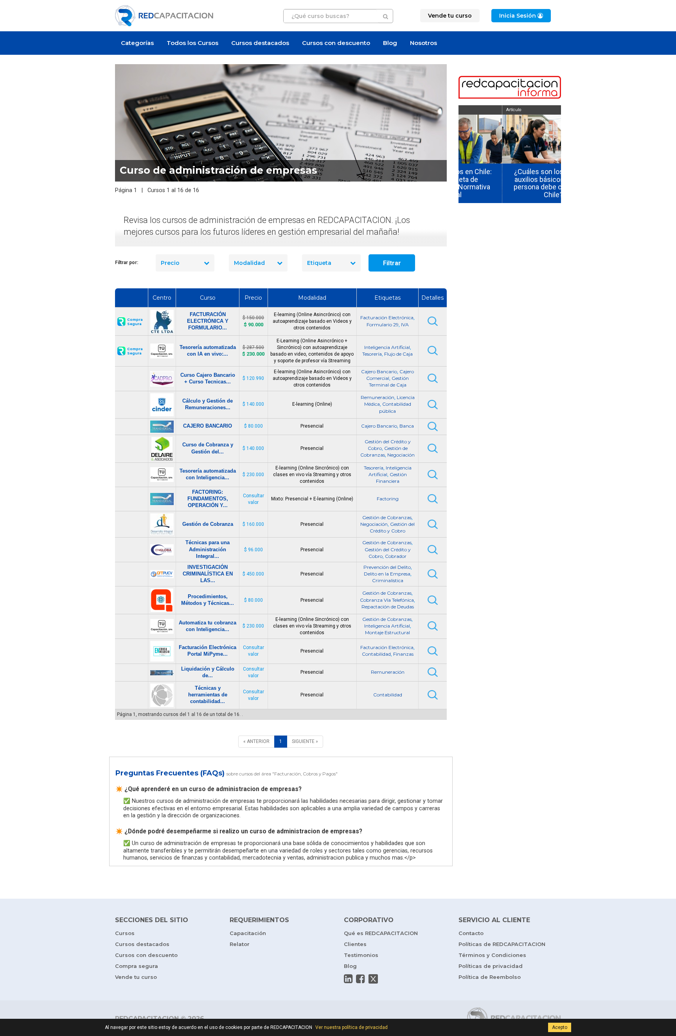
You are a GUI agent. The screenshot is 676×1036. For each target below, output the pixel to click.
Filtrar (392, 263)
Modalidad (249, 262)
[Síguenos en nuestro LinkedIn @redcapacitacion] (348, 978)
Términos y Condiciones (492, 955)
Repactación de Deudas (387, 607)
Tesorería (372, 354)
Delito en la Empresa (387, 574)
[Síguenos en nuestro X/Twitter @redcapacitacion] (373, 978)
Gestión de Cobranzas (387, 517)
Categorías (137, 43)
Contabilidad (376, 654)
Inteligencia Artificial (387, 347)
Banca (406, 426)
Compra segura (136, 966)
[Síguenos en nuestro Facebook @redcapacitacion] (360, 978)
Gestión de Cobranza (207, 524)
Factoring (388, 499)
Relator (240, 944)
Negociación (401, 455)
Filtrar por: (126, 262)
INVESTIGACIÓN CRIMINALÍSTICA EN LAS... (208, 573)
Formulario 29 (383, 324)
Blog (390, 43)
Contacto (471, 933)
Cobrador (395, 556)
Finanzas (403, 654)
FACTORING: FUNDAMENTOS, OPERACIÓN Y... (207, 498)
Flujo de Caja (398, 354)
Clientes (355, 944)
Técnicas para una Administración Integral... (207, 549)
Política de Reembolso (489, 977)
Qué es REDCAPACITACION (381, 933)
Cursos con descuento (336, 43)
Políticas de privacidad (490, 966)
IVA (405, 324)
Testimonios (361, 955)
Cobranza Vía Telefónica (387, 600)
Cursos (125, 933)
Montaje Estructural (387, 632)
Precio (170, 262)
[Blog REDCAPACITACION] (509, 88)
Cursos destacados (260, 43)
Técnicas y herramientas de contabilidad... (207, 694)
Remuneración (377, 397)
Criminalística (387, 580)
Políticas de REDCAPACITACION (501, 944)
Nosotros (423, 43)
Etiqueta (319, 262)
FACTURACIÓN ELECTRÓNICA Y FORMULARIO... (207, 321)
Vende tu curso (136, 977)
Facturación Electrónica (387, 317)
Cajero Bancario (379, 371)
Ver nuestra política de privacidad (351, 1027)
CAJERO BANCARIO (207, 426)
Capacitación (248, 933)
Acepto (559, 1027)
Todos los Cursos (192, 43)
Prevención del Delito (387, 567)
